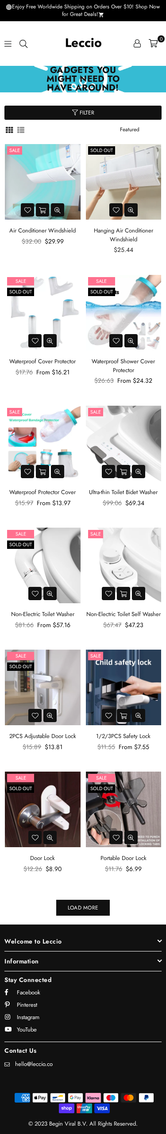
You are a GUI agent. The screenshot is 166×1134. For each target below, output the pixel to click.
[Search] (23, 43)
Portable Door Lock (123, 858)
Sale (14, 150)
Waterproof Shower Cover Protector (123, 365)
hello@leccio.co (34, 1064)
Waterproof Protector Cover (42, 492)
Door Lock (42, 858)
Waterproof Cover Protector (42, 361)
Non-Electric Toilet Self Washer (123, 614)
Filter (86, 113)
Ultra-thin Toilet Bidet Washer (123, 492)
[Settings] (137, 43)
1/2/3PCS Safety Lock (123, 736)
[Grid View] (9, 129)
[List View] (21, 129)
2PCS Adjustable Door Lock (42, 736)
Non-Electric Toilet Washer (42, 614)
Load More (83, 908)
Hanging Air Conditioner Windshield (123, 235)
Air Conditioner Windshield (42, 230)
